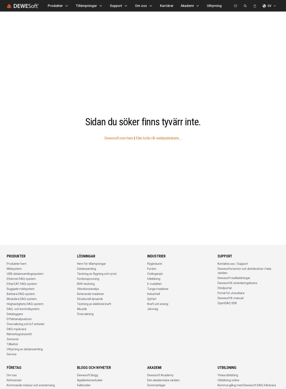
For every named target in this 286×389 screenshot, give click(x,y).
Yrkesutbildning (228, 375)
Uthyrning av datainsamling (25, 349)
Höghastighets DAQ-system (25, 304)
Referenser (14, 380)
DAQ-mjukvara (16, 329)
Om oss (141, 6)
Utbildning (153, 278)
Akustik (82, 309)
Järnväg (152, 309)
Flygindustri (154, 263)
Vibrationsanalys (88, 289)
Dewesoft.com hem (118, 138)
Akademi (187, 6)
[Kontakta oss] (235, 6)
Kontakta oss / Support (233, 263)
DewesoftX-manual (230, 298)
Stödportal (225, 288)
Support (116, 6)
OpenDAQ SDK (227, 303)
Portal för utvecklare (231, 293)
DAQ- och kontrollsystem (23, 309)
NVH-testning (86, 284)
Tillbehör (12, 344)
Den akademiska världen (163, 380)
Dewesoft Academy (160, 375)
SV (269, 6)
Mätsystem (14, 268)
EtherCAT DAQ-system (22, 284)
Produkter (55, 6)
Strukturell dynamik (90, 299)
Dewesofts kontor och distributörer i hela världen (244, 271)
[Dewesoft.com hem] (23, 6)
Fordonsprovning (88, 278)
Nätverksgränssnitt (19, 334)
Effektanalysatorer (19, 319)
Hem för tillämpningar (91, 263)
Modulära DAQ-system (22, 299)
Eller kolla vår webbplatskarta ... (159, 138)
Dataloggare (15, 314)
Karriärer (167, 6)
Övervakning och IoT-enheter (26, 324)
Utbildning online (228, 380)
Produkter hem (17, 263)
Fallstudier (84, 385)
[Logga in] (255, 6)
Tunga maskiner (158, 289)
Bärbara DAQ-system (21, 294)
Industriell (153, 294)
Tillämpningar (86, 6)
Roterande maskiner (90, 294)
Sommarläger (156, 385)
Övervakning (85, 314)
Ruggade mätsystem (21, 289)
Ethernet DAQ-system (21, 278)
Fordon (151, 268)
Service (12, 354)
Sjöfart (151, 299)
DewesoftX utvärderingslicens (237, 283)
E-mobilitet (154, 284)
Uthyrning (214, 6)
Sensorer (13, 339)
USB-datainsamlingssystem (25, 273)
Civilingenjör (155, 273)
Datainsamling (86, 268)
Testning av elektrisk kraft (94, 304)
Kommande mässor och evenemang (31, 385)
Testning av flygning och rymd (96, 273)
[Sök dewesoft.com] (245, 6)
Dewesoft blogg (87, 375)
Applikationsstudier (90, 380)
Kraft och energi (157, 304)
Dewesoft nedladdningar (234, 278)
